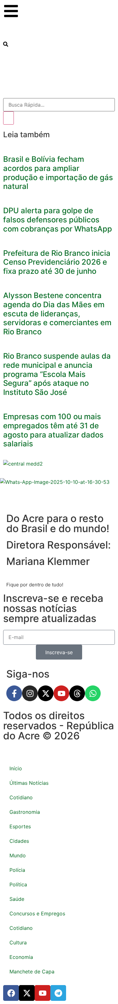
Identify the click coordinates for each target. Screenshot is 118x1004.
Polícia (17, 870)
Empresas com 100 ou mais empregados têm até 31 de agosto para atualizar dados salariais (53, 430)
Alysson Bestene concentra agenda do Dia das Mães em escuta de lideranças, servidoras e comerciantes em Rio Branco (57, 313)
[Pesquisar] (8, 118)
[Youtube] (61, 693)
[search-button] (5, 44)
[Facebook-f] (14, 693)
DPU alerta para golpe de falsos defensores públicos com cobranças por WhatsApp (57, 219)
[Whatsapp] (93, 693)
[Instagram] (30, 693)
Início (15, 768)
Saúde (16, 899)
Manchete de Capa (31, 971)
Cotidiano (21, 797)
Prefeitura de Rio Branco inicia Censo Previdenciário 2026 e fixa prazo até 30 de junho (56, 262)
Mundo (17, 855)
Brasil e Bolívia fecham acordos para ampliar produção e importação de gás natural (58, 173)
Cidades (19, 841)
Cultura (18, 942)
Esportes (20, 826)
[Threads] (77, 693)
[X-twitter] (45, 693)
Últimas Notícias (28, 783)
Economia (21, 957)
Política (18, 884)
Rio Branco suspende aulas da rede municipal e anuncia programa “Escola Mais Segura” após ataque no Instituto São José (57, 374)
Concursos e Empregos (37, 913)
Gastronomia (24, 812)
